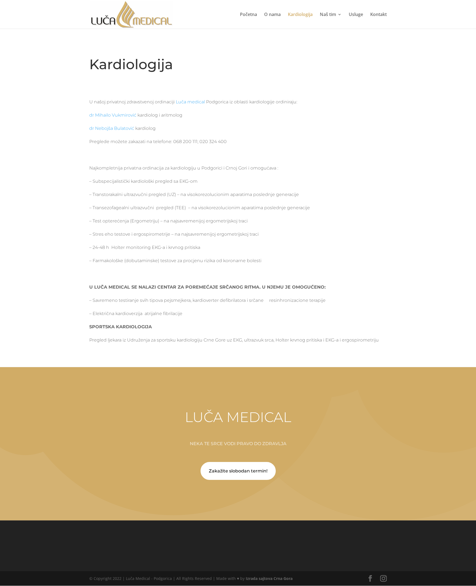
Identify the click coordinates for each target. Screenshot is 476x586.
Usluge (356, 14)
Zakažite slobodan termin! (238, 471)
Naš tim (328, 14)
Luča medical (190, 101)
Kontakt (378, 14)
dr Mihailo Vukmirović (112, 115)
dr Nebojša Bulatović (111, 128)
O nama (272, 14)
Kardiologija (300, 14)
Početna (248, 14)
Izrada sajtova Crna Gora (269, 578)
